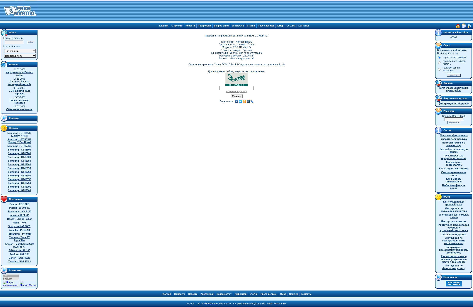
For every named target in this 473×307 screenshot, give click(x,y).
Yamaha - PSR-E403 (19, 261)
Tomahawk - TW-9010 (19, 233)
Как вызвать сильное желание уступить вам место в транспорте (453, 259)
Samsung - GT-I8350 (19, 175)
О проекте (176, 25)
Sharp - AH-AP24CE (19, 226)
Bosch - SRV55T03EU (19, 219)
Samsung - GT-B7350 (19, 146)
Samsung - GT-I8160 (19, 164)
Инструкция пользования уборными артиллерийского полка (453, 227)
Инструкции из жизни (453, 221)
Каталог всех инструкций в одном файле (453, 89)
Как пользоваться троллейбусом (454, 203)
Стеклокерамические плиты (453, 173)
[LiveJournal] (252, 101)
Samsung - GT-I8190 (19, 168)
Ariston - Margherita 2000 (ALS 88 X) (19, 245)
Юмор (280, 25)
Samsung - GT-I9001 (19, 186)
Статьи (251, 25)
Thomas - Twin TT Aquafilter (19, 239)
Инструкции (204, 25)
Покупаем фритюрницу (454, 135)
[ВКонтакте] (237, 101)
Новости (190, 25)
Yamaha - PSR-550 (19, 230)
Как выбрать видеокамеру (454, 180)
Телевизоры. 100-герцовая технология (453, 157)
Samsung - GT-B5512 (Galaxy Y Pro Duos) (19, 141)
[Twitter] (240, 101)
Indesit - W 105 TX (19, 207)
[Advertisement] (255, 11)
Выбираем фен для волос (453, 186)
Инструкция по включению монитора (453, 209)
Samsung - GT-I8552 (19, 179)
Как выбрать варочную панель (454, 150)
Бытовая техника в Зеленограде (453, 144)
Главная (163, 25)
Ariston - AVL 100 (19, 254)
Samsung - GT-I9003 (19, 190)
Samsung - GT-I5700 (19, 153)
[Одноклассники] (244, 101)
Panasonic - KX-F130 (19, 211)
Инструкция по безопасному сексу (453, 267)
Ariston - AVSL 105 (19, 250)
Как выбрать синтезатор (453, 168)
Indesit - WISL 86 (19, 215)
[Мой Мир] (248, 101)
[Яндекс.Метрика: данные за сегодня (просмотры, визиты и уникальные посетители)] (28, 283)
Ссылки (291, 25)
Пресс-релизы (266, 25)
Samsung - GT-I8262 (19, 172)
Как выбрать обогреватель (454, 163)
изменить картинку (236, 91)
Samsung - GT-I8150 (19, 160)
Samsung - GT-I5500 (19, 149)
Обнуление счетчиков (19, 109)
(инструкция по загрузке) (454, 103)
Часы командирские (454, 234)
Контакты (303, 25)
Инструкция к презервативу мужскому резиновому (453, 250)
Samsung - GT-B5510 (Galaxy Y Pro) (19, 134)
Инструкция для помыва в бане (454, 216)
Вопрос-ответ (221, 25)
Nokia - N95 (19, 222)
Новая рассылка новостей (19, 101)
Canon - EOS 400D (19, 257)
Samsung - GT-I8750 (19, 183)
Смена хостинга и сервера (19, 92)
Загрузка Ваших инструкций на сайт (19, 83)
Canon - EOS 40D (19, 204)
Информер (238, 25)
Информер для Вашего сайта (19, 73)
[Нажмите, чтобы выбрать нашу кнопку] (454, 285)
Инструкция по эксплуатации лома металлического (453, 240)
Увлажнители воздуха (454, 139)
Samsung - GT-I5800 (19, 157)
